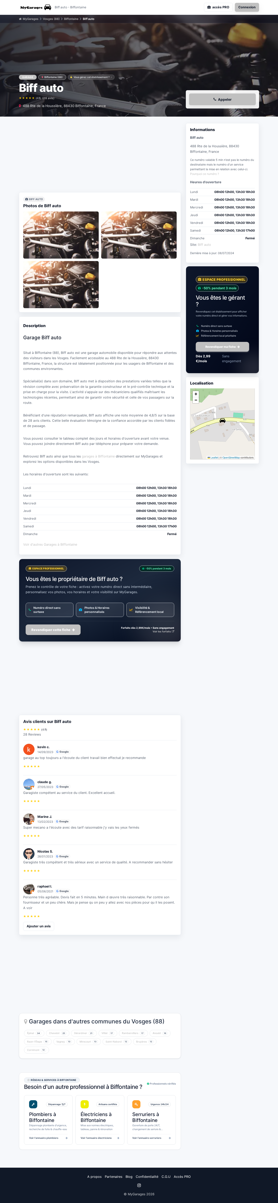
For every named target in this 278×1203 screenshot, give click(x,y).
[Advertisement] (100, 155)
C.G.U (166, 1177)
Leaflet (214, 457)
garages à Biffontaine (98, 456)
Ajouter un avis (39, 926)
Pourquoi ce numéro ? (204, 174)
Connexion (247, 7)
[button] (222, 420)
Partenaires (113, 1177)
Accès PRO (182, 1177)
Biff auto (204, 245)
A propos (94, 1177)
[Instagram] (139, 1185)
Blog (129, 1177)
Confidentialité (147, 1177)
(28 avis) (48, 98)
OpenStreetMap (231, 457)
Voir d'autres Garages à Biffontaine (50, 544)
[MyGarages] (35, 7)
